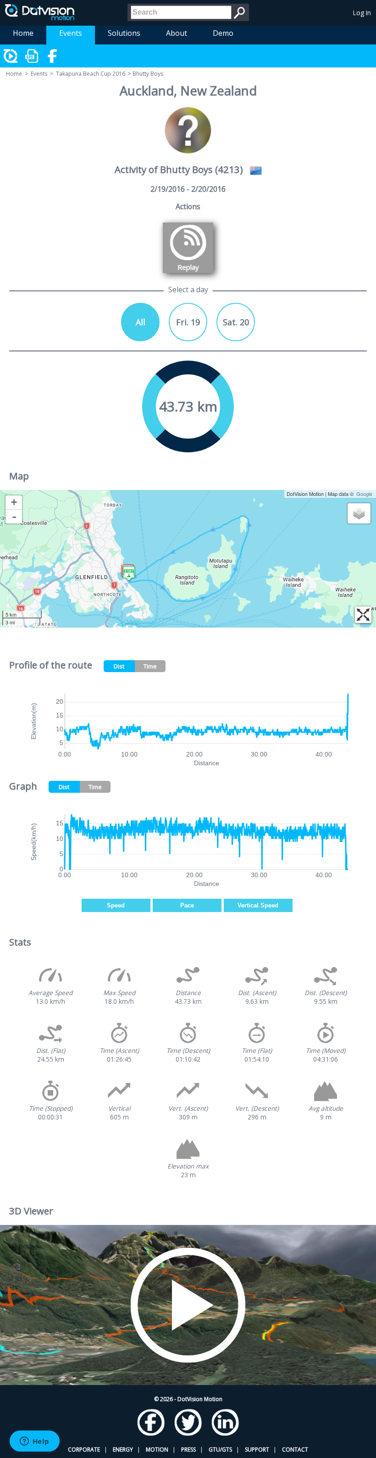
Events (70, 33)
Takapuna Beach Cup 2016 (90, 74)
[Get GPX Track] (32, 56)
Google (364, 493)
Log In (362, 12)
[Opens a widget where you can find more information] (34, 1441)
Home (23, 33)
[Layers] (359, 513)
